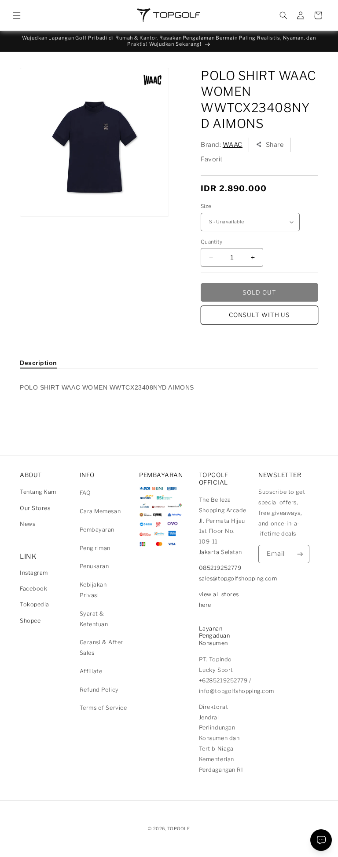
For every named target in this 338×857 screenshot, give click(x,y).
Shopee (30, 620)
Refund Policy (99, 689)
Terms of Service (103, 707)
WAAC (232, 145)
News (27, 524)
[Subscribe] (300, 554)
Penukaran (94, 566)
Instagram (34, 572)
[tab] (38, 362)
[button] (17, 15)
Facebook (33, 588)
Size (206, 206)
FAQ (85, 492)
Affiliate (91, 671)
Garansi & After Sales (101, 647)
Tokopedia (34, 604)
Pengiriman (95, 548)
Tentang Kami (39, 492)
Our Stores (35, 508)
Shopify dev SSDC (180, 837)
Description (38, 362)
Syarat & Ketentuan (94, 618)
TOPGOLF (178, 828)
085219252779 (220, 568)
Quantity (211, 242)
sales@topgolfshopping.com (238, 578)
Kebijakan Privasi (93, 589)
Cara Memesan (100, 511)
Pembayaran (97, 529)
